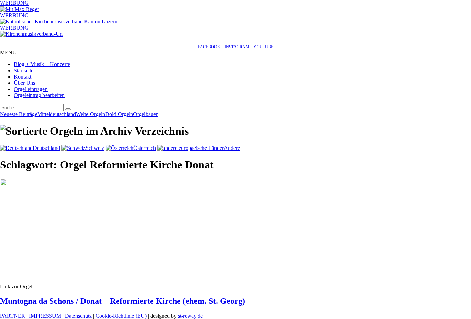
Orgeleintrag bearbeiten (39, 95)
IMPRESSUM (45, 316)
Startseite (23, 70)
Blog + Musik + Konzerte (42, 64)
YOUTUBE (263, 46)
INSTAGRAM (236, 46)
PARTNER (12, 316)
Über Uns (24, 83)
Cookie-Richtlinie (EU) (121, 316)
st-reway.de (190, 316)
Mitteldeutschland (56, 114)
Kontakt (22, 77)
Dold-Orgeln (119, 114)
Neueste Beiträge (18, 114)
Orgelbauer (145, 114)
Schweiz (95, 148)
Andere (232, 148)
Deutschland (46, 148)
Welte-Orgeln (90, 114)
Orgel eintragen (31, 89)
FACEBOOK (209, 46)
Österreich (144, 148)
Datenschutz (78, 316)
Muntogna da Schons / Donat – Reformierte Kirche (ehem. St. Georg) (122, 301)
